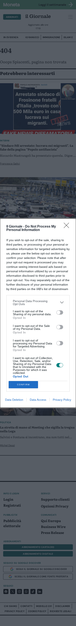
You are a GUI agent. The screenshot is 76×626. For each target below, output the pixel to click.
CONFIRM (23, 384)
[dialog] (38, 313)
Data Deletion (14, 399)
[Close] (68, 227)
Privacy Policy (62, 399)
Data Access (38, 399)
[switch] (59, 312)
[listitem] (38, 302)
